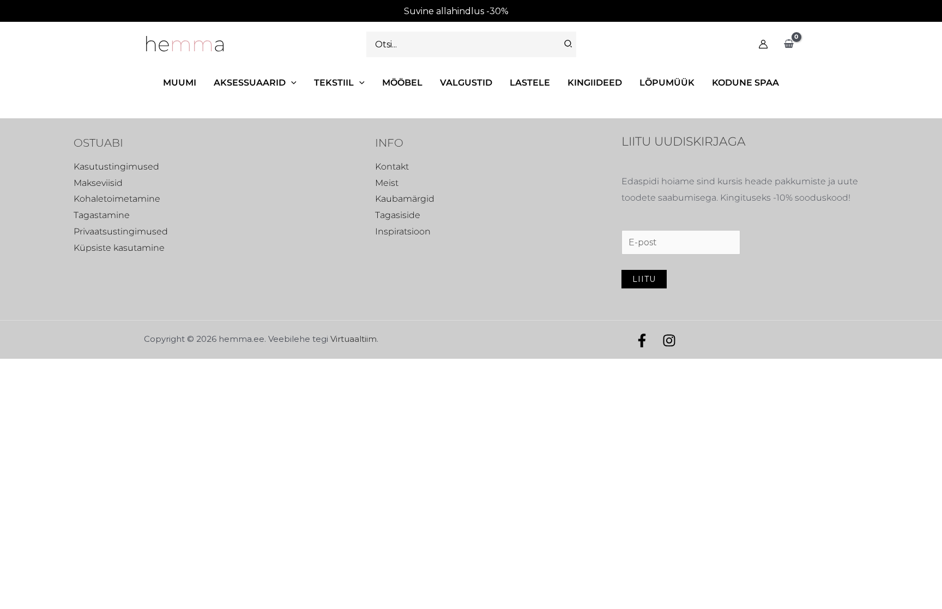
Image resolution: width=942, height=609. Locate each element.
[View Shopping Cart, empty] (788, 44)
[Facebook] (642, 340)
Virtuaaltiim (353, 339)
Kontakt (392, 166)
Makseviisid (98, 183)
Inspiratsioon (403, 231)
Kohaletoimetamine (117, 199)
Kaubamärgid (404, 199)
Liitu (644, 279)
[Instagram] (669, 340)
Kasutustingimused (116, 166)
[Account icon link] (763, 44)
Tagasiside (397, 215)
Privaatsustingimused (121, 231)
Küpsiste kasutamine (119, 248)
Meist (386, 183)
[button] (291, 82)
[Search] (568, 44)
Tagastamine (102, 215)
